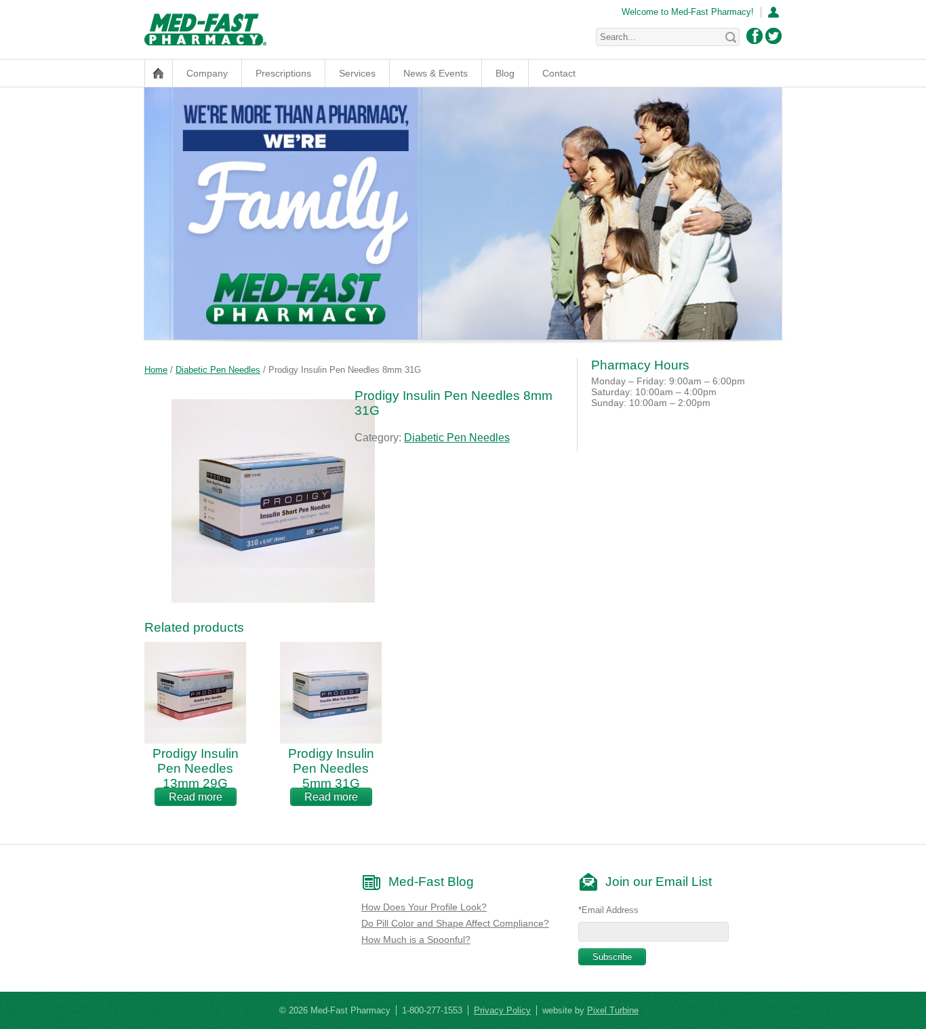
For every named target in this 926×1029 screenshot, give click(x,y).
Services (357, 73)
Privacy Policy (502, 1010)
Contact (559, 73)
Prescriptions (283, 73)
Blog (505, 73)
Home (155, 370)
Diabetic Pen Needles (218, 370)
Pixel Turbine (613, 1010)
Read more (195, 797)
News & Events (435, 73)
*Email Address (608, 910)
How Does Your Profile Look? (424, 907)
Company (207, 73)
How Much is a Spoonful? (415, 939)
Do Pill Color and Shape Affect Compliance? (455, 923)
